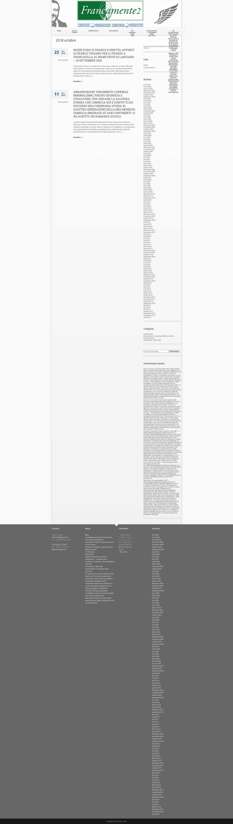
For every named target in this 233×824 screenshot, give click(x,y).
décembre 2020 (149, 169)
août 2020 (147, 177)
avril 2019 (147, 206)
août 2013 (147, 317)
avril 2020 (147, 186)
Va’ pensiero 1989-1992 (132, 32)
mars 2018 (147, 224)
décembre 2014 (149, 297)
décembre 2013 (149, 313)
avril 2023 (147, 117)
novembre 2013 (149, 315)
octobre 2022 (148, 129)
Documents (113, 30)
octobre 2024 (148, 94)
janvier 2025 (148, 88)
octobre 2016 (148, 254)
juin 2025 (146, 84)
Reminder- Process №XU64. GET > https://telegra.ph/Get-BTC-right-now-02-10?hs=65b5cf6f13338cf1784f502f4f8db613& (159, 482)
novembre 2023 (149, 111)
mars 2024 (147, 107)
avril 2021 (147, 161)
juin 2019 (146, 202)
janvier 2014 (148, 311)
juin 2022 (146, 137)
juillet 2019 (147, 200)
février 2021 (147, 165)
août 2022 (147, 133)
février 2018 (147, 226)
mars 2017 (147, 244)
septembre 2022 (149, 131)
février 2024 (147, 109)
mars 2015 (147, 291)
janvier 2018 (148, 228)
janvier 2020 (148, 192)
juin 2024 (146, 103)
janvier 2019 (148, 212)
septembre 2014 (149, 303)
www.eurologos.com (59, 549)
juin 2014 (146, 307)
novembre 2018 (149, 216)
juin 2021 (146, 157)
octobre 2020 (148, 173)
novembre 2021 (149, 149)
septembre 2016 (149, 256)
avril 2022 (147, 141)
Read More (77, 81)
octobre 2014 (148, 301)
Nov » (126, 552)
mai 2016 (146, 264)
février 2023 (147, 121)
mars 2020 (147, 188)
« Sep (121, 552)
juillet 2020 (147, 179)
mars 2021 (147, 163)
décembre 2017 (149, 230)
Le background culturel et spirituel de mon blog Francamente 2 (98, 538)
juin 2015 (146, 285)
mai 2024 (146, 105)
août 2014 (147, 305)
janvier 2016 (148, 273)
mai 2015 (146, 287)
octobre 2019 (148, 196)
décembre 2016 (149, 250)
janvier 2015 (148, 295)
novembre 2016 (149, 252)
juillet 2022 (147, 135)
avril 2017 (147, 242)
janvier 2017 (148, 248)
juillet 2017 (147, 236)
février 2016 (147, 270)
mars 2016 (147, 268)
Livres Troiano (74, 31)
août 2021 (147, 153)
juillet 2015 (147, 283)
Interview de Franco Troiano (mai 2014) (99, 542)
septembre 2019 (149, 198)
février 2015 (147, 293)
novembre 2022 (149, 127)
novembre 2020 (149, 171)
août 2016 (147, 258)
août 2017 (147, 234)
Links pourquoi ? (149, 67)
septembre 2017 (149, 232)
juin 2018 (146, 222)
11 (125, 542)
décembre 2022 (149, 125)
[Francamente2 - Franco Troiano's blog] (116, 26)
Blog (59, 30)
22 (119, 547)
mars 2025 (147, 86)
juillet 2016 (147, 260)
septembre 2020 (149, 175)
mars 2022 (147, 143)
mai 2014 (146, 309)
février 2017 (147, 246)
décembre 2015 (149, 275)
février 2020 (147, 190)
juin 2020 (146, 181)
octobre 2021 (148, 151)
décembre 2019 (149, 194)
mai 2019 (146, 204)
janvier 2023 (148, 123)
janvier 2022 (148, 145)
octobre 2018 (148, 218)
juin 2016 (146, 262)
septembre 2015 (149, 281)
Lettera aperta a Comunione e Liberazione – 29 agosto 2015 (96, 557)
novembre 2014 (149, 299)
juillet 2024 (147, 101)
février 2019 (147, 210)
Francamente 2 (63, 60)
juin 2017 (146, 238)
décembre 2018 (149, 214)
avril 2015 (147, 289)
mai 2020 (146, 183)
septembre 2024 (149, 96)
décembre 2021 (149, 147)
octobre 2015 (148, 279)
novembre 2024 (149, 92)
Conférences (93, 30)
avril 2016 (147, 266)
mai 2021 (146, 159)
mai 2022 (146, 139)
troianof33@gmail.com (60, 537)
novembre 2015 (149, 277)
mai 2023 (146, 115)
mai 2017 (146, 240)
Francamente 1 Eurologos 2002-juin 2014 (152, 32)
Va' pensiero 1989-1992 (152, 340)
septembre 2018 (149, 220)
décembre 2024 (149, 90)
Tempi (145, 65)
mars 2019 (147, 208)
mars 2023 (147, 119)
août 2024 (147, 99)
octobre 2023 (148, 113)
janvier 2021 (148, 167)
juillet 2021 (147, 155)
